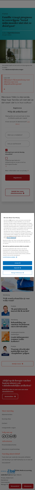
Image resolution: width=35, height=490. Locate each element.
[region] (17, 245)
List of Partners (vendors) (9, 257)
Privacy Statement (11, 237)
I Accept (17, 263)
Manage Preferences (16, 272)
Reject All (16, 268)
